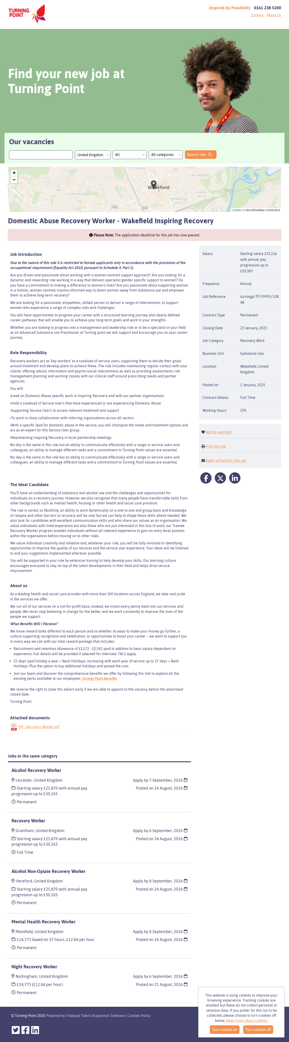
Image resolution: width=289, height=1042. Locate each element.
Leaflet (236, 210)
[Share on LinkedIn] (234, 478)
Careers (257, 15)
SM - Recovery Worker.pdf (38, 727)
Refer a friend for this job (226, 461)
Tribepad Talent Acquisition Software (95, 1016)
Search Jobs (196, 155)
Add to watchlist (219, 432)
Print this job (216, 446)
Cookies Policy (139, 1016)
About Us (274, 15)
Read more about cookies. (247, 1020)
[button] (153, 184)
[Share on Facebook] (206, 478)
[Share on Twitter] (220, 478)
